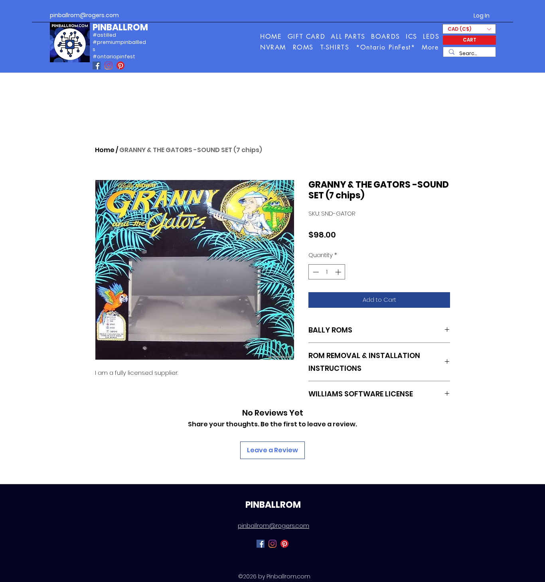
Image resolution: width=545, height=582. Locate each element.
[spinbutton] (327, 272)
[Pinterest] (120, 65)
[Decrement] (315, 272)
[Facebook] (97, 65)
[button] (431, 47)
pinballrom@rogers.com (84, 15)
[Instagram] (109, 65)
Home (105, 149)
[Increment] (339, 272)
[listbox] (469, 29)
